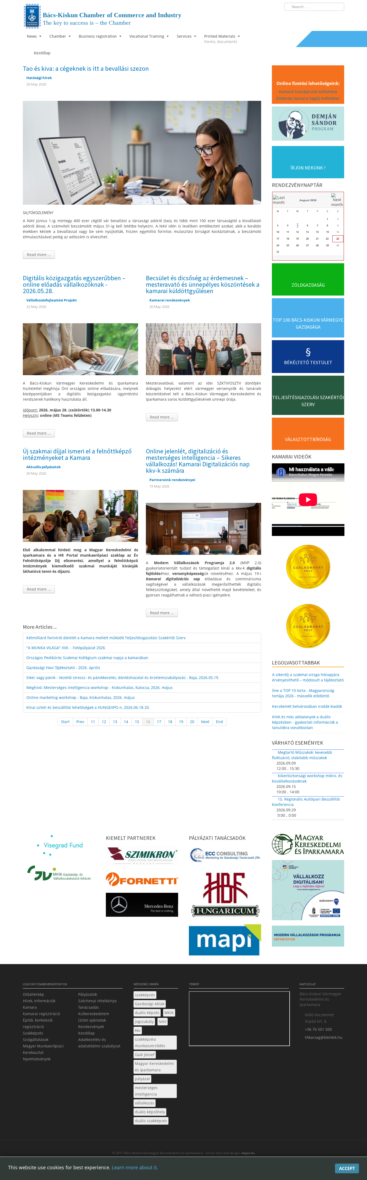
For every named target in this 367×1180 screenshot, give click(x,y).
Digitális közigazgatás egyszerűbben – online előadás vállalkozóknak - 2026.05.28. (74, 284)
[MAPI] (225, 941)
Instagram (328, 17)
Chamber (58, 36)
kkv (138, 1030)
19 (181, 721)
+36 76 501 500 (318, 1029)
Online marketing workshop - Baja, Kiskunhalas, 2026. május (80, 697)
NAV (162, 1021)
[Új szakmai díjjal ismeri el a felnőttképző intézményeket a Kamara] (80, 515)
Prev (80, 721)
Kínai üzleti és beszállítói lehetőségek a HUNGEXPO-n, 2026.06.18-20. (88, 707)
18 (170, 721)
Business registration (98, 36)
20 (192, 721)
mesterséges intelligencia (146, 1091)
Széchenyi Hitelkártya (97, 1000)
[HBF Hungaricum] (225, 895)
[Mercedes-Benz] (142, 906)
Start (65, 721)
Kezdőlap (86, 1033)
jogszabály (144, 1021)
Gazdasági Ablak (149, 1003)
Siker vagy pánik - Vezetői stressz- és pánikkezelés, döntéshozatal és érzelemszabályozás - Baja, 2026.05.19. (122, 677)
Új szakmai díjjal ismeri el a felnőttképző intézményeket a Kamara (77, 454)
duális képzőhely (150, 1111)
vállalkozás (144, 1103)
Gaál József (144, 1054)
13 (115, 721)
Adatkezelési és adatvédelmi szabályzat (99, 1043)
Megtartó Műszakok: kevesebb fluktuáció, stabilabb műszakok (302, 755)
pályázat (142, 1078)
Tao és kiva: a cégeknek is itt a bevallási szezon (86, 68)
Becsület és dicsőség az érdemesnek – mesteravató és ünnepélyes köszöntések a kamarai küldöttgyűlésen (203, 284)
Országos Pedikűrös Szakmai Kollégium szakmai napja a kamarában (87, 657)
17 (159, 721)
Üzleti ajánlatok (92, 1020)
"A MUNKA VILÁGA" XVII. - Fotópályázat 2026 (65, 647)
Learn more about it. (135, 1167)
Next (205, 721)
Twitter (318, 17)
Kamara (30, 1007)
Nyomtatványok (37, 1058)
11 (93, 721)
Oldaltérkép (33, 994)
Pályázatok (87, 994)
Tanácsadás (88, 1007)
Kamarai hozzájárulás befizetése (308, 91)
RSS (338, 17)
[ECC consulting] (225, 856)
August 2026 (308, 200)
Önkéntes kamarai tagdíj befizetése (308, 98)
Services (185, 36)
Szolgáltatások (35, 1039)
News (32, 36)
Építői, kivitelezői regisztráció (38, 1023)
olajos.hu (247, 1153)
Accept (347, 1168)
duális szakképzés (151, 1120)
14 (126, 721)
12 (104, 721)
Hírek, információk (39, 1000)
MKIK (169, 1012)
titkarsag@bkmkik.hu (324, 1037)
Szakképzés (33, 1033)
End (219, 721)
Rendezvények (91, 1026)
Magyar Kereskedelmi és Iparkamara (154, 1066)
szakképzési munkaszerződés (150, 1042)
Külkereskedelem (93, 1013)
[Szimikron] (142, 857)
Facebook (308, 17)
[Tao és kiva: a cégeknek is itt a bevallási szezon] (142, 152)
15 (137, 721)
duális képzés (147, 1012)
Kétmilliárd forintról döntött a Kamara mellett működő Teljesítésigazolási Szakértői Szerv (106, 637)
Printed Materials (220, 39)
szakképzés (145, 994)
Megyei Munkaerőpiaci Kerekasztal (43, 1049)
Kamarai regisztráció (41, 1013)
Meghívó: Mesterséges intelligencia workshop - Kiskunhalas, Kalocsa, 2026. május (99, 687)
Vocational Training (147, 36)
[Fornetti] (142, 880)
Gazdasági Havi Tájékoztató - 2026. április (63, 667)
